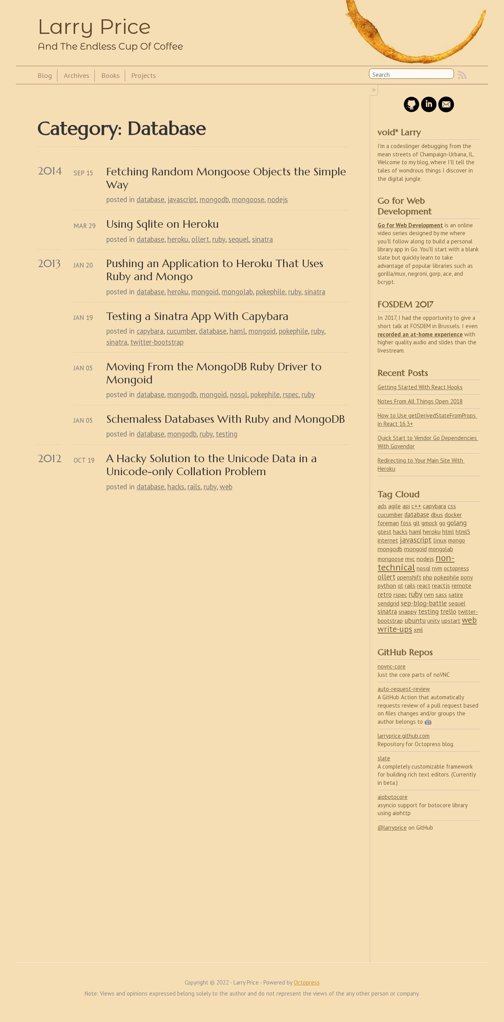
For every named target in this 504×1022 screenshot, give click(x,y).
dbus (437, 514)
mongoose (248, 199)
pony (467, 577)
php (427, 577)
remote (461, 585)
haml (237, 331)
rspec (290, 394)
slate (384, 758)
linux (440, 540)
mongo (456, 540)
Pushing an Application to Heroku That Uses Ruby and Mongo (216, 270)
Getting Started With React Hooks (420, 387)
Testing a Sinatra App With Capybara (197, 316)
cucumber (181, 331)
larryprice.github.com (404, 736)
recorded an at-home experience (420, 334)
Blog (44, 75)
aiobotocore (393, 797)
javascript (181, 199)
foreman (388, 523)
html (448, 531)
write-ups (395, 628)
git (416, 523)
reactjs (441, 585)
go (442, 523)
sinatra (262, 239)
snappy (407, 611)
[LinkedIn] (429, 110)
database (150, 199)
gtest (384, 531)
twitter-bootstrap (156, 342)
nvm (437, 568)
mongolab (237, 291)
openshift (409, 577)
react (423, 585)
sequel (238, 239)
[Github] (411, 110)
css (452, 506)
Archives (76, 75)
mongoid (205, 291)
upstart (450, 620)
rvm (429, 594)
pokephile (270, 291)
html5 (463, 531)
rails (193, 486)
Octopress (307, 982)
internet (388, 540)
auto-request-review (404, 689)
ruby (218, 239)
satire (455, 594)
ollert (200, 239)
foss (405, 523)
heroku (177, 239)
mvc (410, 559)
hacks (175, 486)
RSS (462, 75)
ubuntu (415, 620)
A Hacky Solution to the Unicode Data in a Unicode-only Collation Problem (213, 465)
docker (453, 514)
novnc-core (392, 666)
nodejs (277, 199)
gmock (429, 523)
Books (110, 75)
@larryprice (392, 827)
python (387, 585)
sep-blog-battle (424, 603)
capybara (150, 331)
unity (433, 620)
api (406, 506)
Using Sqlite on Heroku (162, 223)
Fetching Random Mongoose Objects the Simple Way (227, 178)
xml (418, 630)
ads (382, 506)
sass (441, 594)
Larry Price (94, 26)
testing (226, 434)
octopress (456, 568)
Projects (143, 75)
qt (400, 585)
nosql (238, 394)
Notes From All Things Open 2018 (420, 401)
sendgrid (388, 603)
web (226, 486)
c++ (416, 506)
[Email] (446, 110)
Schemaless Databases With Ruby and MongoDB (225, 419)
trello (448, 611)
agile (394, 506)
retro (385, 594)
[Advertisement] (429, 892)
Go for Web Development (410, 225)
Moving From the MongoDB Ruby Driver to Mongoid (215, 373)
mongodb (214, 199)
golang (457, 522)
